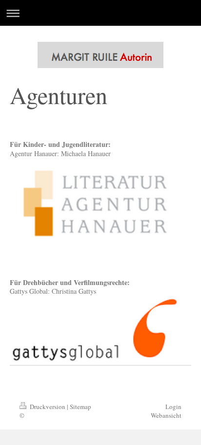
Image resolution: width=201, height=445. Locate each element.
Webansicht (166, 415)
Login (173, 406)
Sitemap (80, 406)
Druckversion (47, 406)
